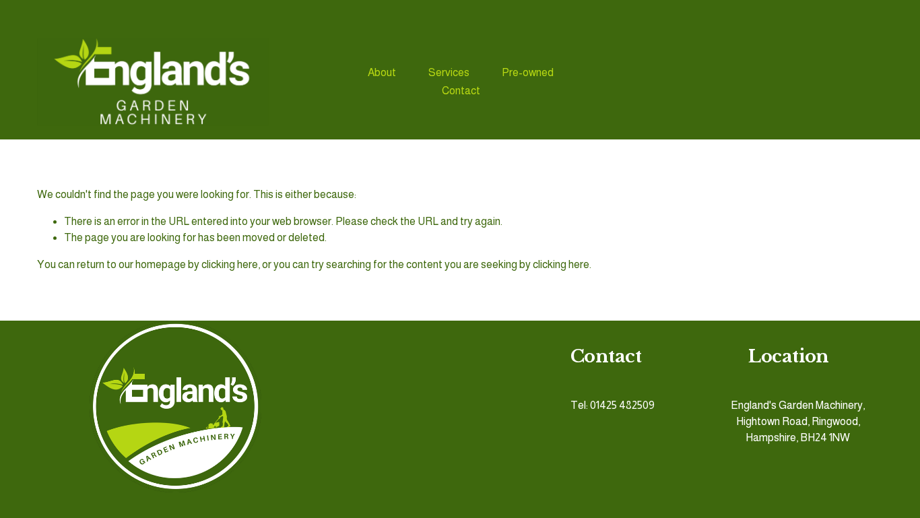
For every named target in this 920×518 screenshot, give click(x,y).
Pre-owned (528, 72)
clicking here (229, 264)
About (382, 72)
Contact (461, 90)
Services (448, 72)
